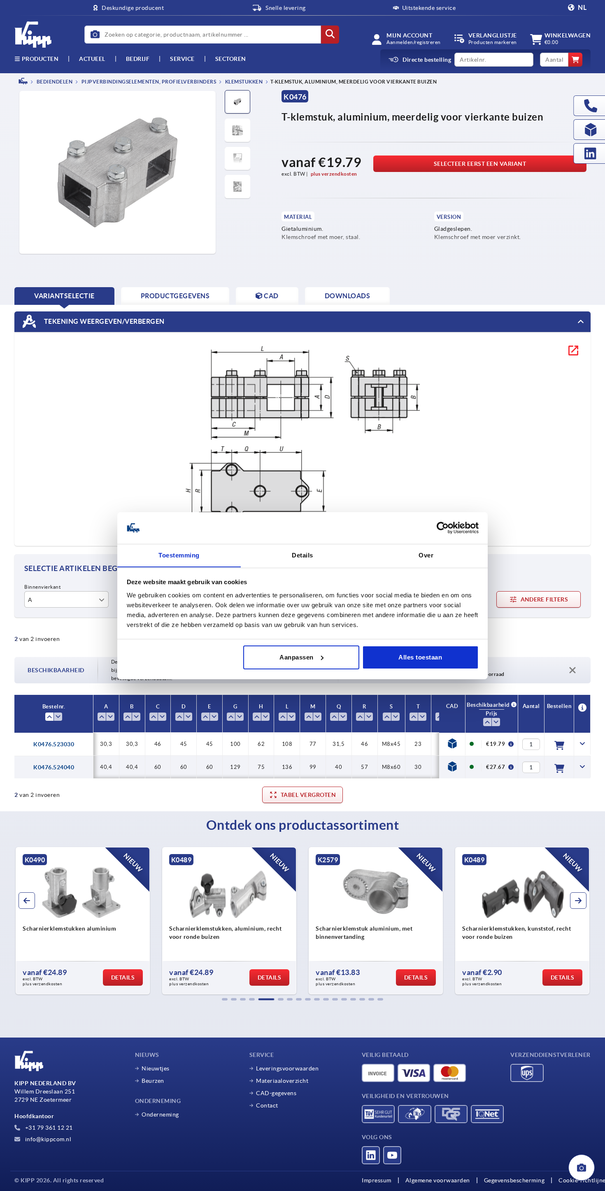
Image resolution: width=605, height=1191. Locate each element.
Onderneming (160, 1114)
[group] (83, 920)
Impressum (376, 1180)
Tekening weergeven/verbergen (103, 321)
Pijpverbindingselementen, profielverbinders (148, 81)
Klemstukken (243, 81)
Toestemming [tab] (179, 554)
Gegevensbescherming (514, 1180)
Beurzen (153, 1080)
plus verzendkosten (334, 173)
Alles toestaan (420, 657)
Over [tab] (426, 554)
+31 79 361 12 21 (48, 1127)
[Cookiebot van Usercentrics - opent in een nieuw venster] (443, 528)
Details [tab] (302, 554)
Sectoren (230, 59)
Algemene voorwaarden (437, 1180)
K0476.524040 (53, 767)
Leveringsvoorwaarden (287, 1068)
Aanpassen (296, 657)
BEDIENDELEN (53, 81)
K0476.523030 (53, 744)
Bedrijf (138, 59)
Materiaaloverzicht (282, 1080)
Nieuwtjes (156, 1068)
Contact (267, 1105)
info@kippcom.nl (47, 1139)
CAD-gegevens (276, 1093)
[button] (225, 999)
